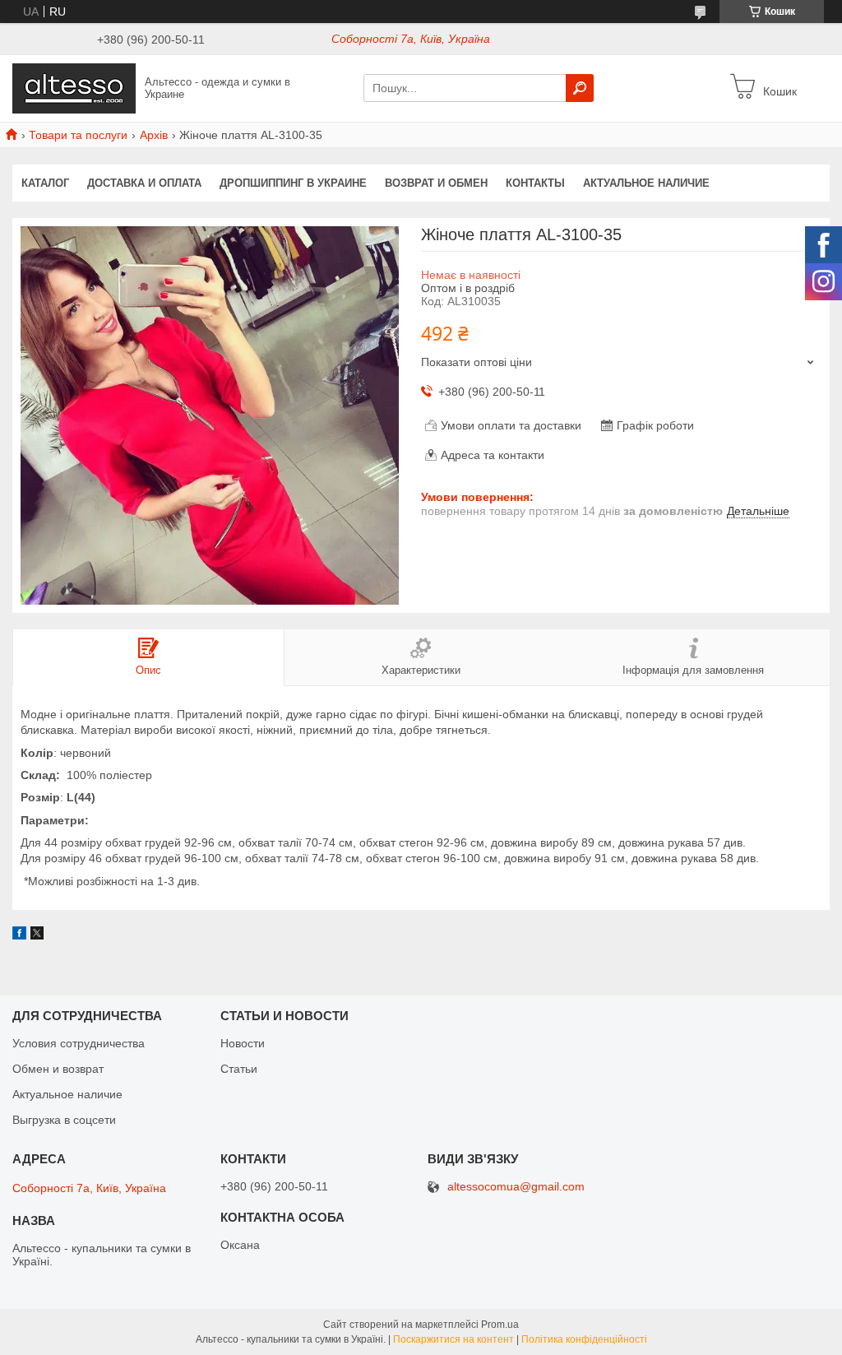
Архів (154, 135)
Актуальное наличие (646, 183)
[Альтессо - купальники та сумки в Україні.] (74, 87)
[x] (37, 935)
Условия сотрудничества (78, 1043)
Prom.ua (500, 1324)
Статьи (238, 1068)
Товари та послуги (78, 135)
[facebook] (19, 935)
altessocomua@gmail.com (516, 1187)
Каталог (45, 183)
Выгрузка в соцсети (64, 1119)
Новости (242, 1043)
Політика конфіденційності (584, 1339)
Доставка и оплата (144, 183)
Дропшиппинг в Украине (293, 183)
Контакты (535, 183)
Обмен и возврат (58, 1068)
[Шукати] (580, 88)
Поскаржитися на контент (453, 1339)
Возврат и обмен (436, 183)
